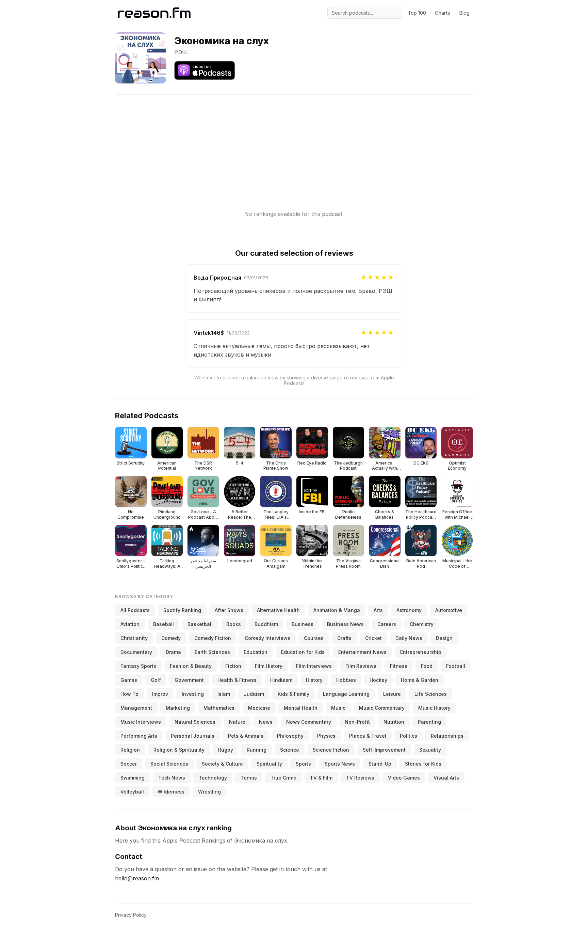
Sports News (340, 764)
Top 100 (417, 13)
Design (444, 638)
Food (426, 666)
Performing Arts (138, 736)
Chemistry (422, 624)
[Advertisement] (294, 142)
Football (455, 666)
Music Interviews (140, 722)
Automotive (448, 610)
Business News (345, 624)
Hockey (378, 680)
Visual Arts (446, 778)
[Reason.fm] (154, 13)
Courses (314, 638)
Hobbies (346, 680)
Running (256, 750)
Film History (268, 666)
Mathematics (218, 708)
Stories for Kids (423, 764)
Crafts (344, 638)
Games (128, 680)
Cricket (373, 638)
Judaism (254, 694)
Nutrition (393, 722)
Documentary (136, 652)
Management (136, 708)
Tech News (171, 778)
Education (255, 652)
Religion (130, 750)
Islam (223, 694)
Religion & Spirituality (179, 750)
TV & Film (321, 778)
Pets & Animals (245, 736)
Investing (193, 694)
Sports (303, 764)
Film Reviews (360, 666)
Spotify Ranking (182, 610)
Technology (213, 778)
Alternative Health (278, 610)
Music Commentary (382, 708)
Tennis (249, 778)
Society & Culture (222, 764)
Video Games (404, 778)
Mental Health (300, 708)
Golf (156, 680)
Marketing (178, 708)
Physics (326, 736)
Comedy (171, 638)
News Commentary (308, 722)
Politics (408, 736)
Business (302, 624)
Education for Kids (303, 652)
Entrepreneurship (420, 652)
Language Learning (346, 694)
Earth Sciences (212, 652)
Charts (442, 13)
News (266, 722)
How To (129, 694)
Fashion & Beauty (191, 666)
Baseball (163, 624)
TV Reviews (360, 778)
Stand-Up (380, 764)
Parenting (429, 722)
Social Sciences (169, 764)
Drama (173, 652)
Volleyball (132, 792)
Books (233, 624)
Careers (386, 624)
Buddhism (266, 624)
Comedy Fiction (212, 638)
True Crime (283, 778)
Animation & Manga (336, 610)
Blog (464, 13)
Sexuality (430, 750)
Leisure (392, 694)
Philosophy (290, 736)
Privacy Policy (131, 915)
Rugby (225, 750)
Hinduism (281, 680)
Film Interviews (314, 666)
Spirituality (269, 764)
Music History (434, 708)
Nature (237, 722)
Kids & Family (293, 694)
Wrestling (209, 792)
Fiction (233, 666)
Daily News (408, 638)
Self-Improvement (384, 750)
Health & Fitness (237, 680)
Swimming (132, 778)
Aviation (130, 624)
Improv (160, 694)
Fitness (398, 666)
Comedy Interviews (267, 638)
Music (338, 708)
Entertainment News (362, 652)
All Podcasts (135, 610)
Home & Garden (419, 680)
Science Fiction (331, 750)
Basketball (200, 624)
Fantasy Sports (138, 666)
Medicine (259, 708)
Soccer (128, 764)
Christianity (134, 638)
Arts (378, 610)
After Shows (229, 610)
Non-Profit (357, 722)
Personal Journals (192, 736)
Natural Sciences (195, 722)
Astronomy (409, 610)
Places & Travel (367, 736)
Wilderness (171, 792)
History (314, 680)
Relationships (447, 736)
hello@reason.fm (137, 878)
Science (289, 750)
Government (189, 680)
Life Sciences (430, 694)
